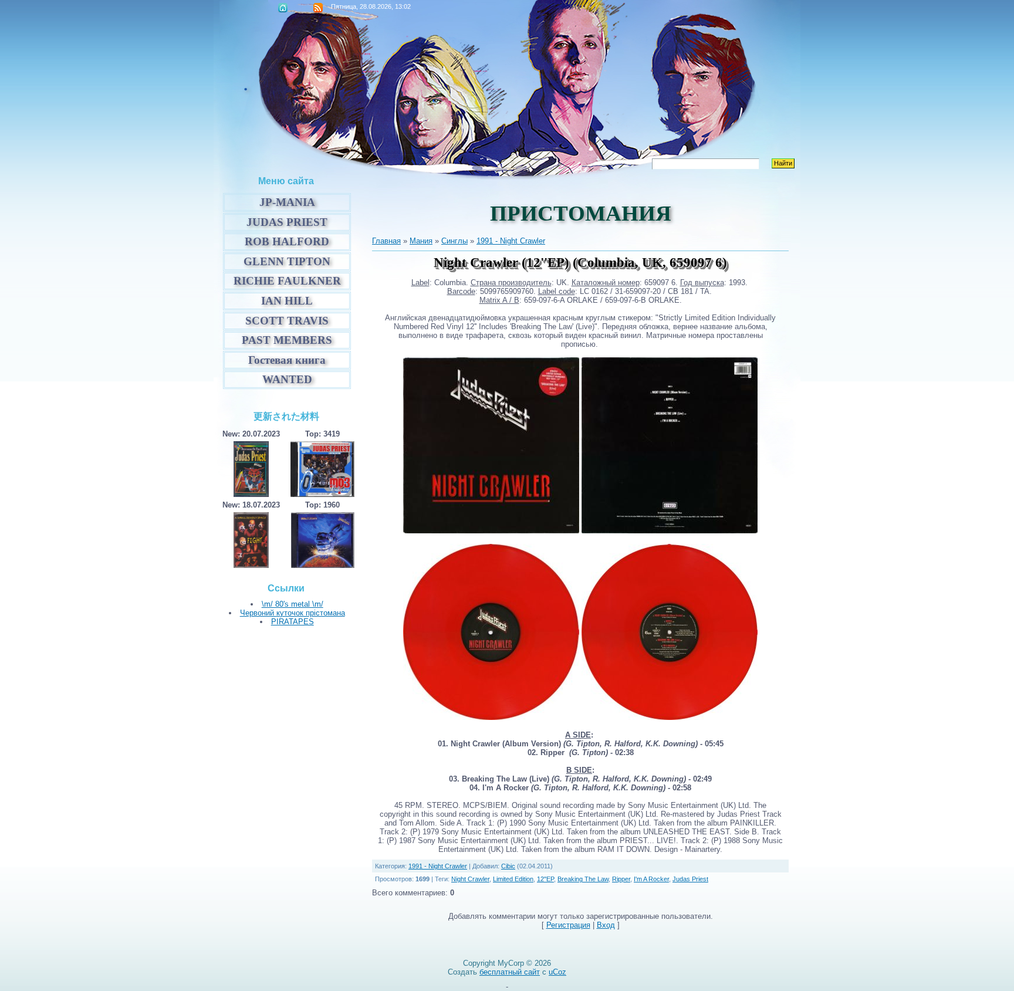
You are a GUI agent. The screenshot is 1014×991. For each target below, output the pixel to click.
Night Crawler (470, 878)
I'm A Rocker (651, 878)
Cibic (508, 866)
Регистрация (568, 925)
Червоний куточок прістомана (292, 612)
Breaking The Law (583, 878)
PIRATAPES (292, 621)
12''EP (545, 878)
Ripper (621, 878)
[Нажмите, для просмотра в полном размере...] (491, 530)
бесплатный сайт (509, 972)
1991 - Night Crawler (510, 240)
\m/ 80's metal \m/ (292, 604)
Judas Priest (690, 878)
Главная (283, 7)
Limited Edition (513, 878)
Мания (421, 240)
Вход (606, 925)
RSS (318, 7)
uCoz (557, 972)
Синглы (454, 240)
